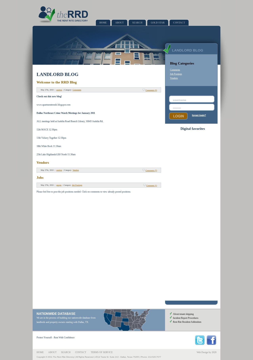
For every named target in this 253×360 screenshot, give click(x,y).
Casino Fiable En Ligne (193, 287)
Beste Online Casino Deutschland (193, 161)
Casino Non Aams (192, 218)
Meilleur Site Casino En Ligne (193, 206)
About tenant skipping (183, 314)
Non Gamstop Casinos (192, 144)
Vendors (43, 163)
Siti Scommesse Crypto (193, 235)
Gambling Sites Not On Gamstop (192, 152)
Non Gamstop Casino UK (192, 176)
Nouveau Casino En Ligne (192, 296)
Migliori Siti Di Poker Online (193, 138)
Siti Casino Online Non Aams (193, 215)
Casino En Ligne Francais (193, 293)
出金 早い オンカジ (193, 244)
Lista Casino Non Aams (193, 281)
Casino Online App (193, 232)
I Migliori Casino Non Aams (192, 188)
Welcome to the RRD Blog (57, 82)
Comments (77, 90)
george (58, 185)
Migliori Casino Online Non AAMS (193, 299)
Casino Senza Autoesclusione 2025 (192, 141)
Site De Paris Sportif (192, 278)
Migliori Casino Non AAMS (192, 272)
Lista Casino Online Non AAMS (192, 284)
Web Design (202, 352)
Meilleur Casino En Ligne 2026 (193, 251)
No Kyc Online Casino (193, 260)
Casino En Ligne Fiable (193, 194)
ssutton (59, 90)
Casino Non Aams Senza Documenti (193, 263)
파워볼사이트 (193, 248)
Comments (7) (151, 170)
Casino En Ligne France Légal (193, 257)
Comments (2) (151, 90)
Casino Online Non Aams (193, 150)
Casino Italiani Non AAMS (193, 290)
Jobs (40, 178)
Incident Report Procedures (185, 318)
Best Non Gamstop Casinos (193, 167)
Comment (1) (151, 185)
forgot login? (199, 115)
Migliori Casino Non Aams (193, 241)
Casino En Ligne (193, 173)
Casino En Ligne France (192, 269)
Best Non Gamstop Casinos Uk (193, 135)
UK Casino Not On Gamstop (193, 164)
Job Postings (77, 185)
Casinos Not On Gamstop (193, 170)
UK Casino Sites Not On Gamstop (193, 155)
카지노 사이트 (192, 254)
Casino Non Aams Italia (193, 212)
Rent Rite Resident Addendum (187, 322)
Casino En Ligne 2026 (192, 266)
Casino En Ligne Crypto (192, 224)
